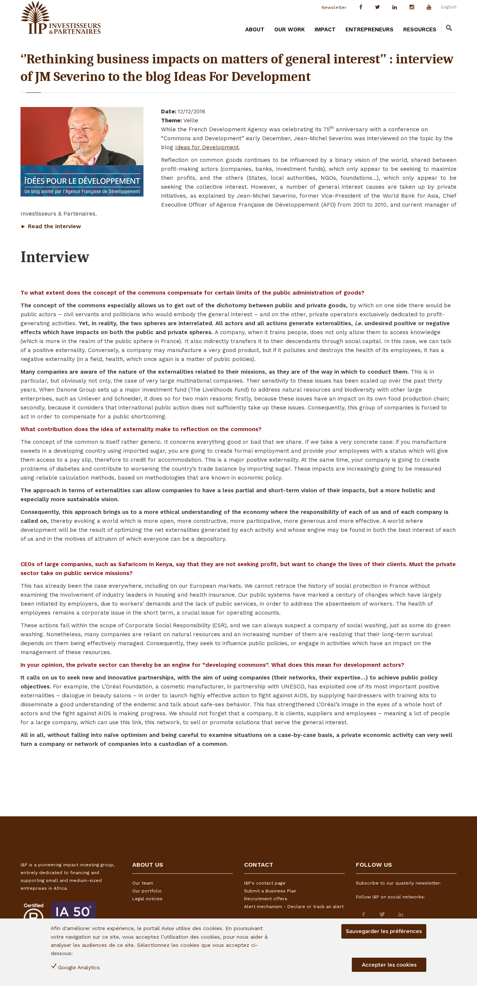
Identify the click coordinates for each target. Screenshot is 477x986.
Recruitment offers (265, 898)
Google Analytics (79, 968)
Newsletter (334, 7)
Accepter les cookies (389, 964)
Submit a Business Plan (270, 891)
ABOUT (255, 29)
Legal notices (147, 898)
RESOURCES (419, 29)
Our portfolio (147, 891)
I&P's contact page (264, 883)
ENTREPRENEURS (369, 29)
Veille (190, 120)
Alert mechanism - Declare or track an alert (294, 906)
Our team (142, 883)
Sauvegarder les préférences (384, 931)
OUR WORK (289, 29)
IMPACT (325, 29)
